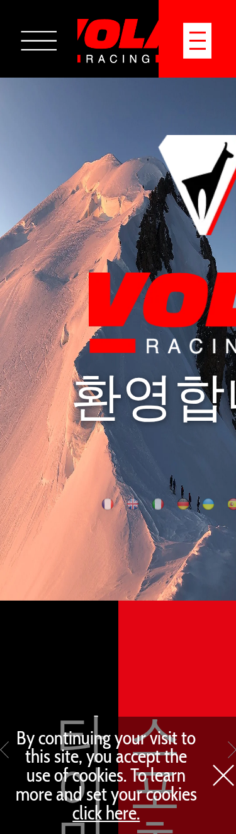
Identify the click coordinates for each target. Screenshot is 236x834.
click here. (106, 812)
